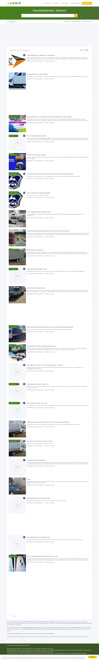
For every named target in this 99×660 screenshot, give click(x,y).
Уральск (57, 3)
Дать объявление (86, 3)
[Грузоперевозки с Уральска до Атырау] (17, 505)
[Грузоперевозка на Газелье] (17, 256)
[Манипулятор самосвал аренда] (17, 161)
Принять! (92, 657)
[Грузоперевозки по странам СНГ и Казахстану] (17, 62)
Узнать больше (81, 658)
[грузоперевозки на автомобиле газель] (17, 544)
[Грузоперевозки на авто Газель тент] (17, 390)
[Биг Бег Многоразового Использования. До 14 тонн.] (17, 563)
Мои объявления (76, 3)
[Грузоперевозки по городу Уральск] (17, 81)
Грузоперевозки (76, 21)
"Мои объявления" (75, 636)
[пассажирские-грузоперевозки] (17, 467)
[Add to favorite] (24, 55)
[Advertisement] (49, 34)
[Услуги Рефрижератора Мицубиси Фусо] (17, 218)
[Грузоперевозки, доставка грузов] (17, 275)
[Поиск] (76, 15)
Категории (65, 3)
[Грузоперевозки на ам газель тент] (17, 409)
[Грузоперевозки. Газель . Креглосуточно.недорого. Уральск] (17, 371)
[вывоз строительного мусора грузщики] (17, 199)
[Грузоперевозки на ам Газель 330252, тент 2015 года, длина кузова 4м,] (17, 428)
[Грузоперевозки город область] (17, 294)
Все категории (67, 21)
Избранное (11, 21)
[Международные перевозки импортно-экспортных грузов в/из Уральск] (17, 237)
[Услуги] (17, 486)
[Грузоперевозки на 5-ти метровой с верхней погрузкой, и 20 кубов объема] (17, 123)
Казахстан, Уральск (49, 61)
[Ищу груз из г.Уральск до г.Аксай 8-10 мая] (17, 447)
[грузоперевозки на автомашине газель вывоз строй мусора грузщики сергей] (17, 180)
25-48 (15, 616)
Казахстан (48, 3)
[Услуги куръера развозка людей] (17, 142)
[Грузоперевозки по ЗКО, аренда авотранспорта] (17, 352)
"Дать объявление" (16, 624)
